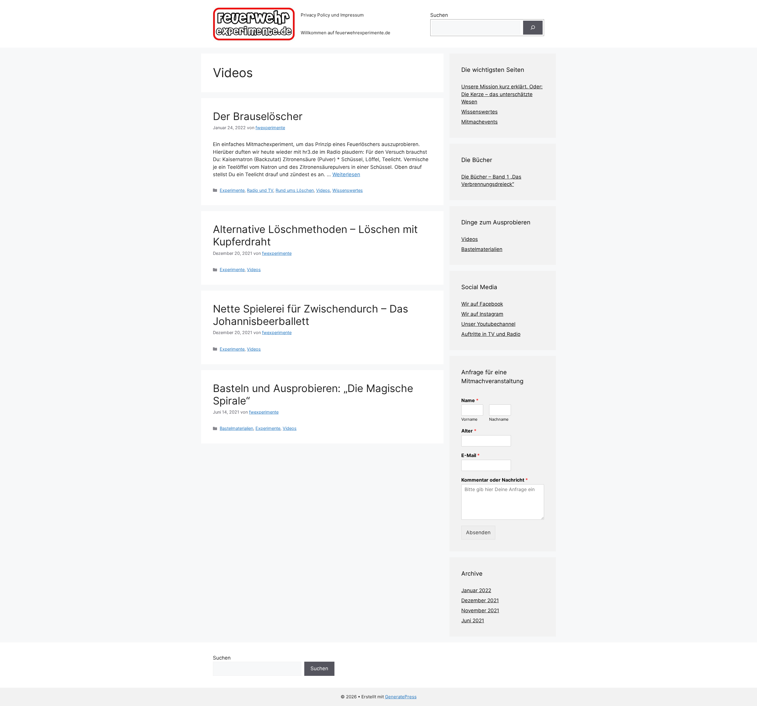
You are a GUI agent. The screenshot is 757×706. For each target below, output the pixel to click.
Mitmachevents (479, 122)
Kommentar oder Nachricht (494, 480)
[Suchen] (533, 28)
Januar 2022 (476, 590)
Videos (323, 190)
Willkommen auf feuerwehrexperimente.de (345, 32)
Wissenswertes (347, 190)
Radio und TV (260, 190)
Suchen (439, 15)
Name (469, 400)
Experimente (232, 190)
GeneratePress (401, 696)
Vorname (469, 419)
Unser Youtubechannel (488, 324)
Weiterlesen (346, 174)
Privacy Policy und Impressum (332, 15)
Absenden (478, 532)
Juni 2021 (472, 621)
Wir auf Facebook (482, 304)
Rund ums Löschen (295, 190)
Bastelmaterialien (236, 428)
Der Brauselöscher (258, 116)
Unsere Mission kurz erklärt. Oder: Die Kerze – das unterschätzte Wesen (502, 94)
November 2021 (480, 610)
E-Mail (470, 455)
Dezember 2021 (480, 600)
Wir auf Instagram (482, 314)
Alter (468, 431)
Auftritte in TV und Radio (490, 334)
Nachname (499, 419)
